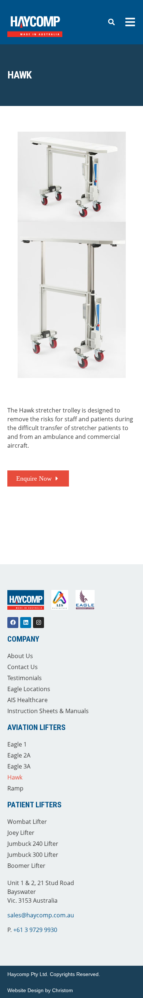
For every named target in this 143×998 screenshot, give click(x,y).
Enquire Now (34, 478)
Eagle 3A (18, 766)
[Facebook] (12, 622)
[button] (111, 22)
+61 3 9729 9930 (35, 930)
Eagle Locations (28, 689)
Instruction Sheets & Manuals (48, 711)
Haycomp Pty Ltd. (27, 974)
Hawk (14, 777)
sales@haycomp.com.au (40, 915)
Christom (62, 990)
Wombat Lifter (27, 822)
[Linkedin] (25, 622)
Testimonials (24, 678)
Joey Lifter (20, 833)
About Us (20, 656)
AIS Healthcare (27, 700)
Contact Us (22, 667)
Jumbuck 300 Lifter (32, 855)
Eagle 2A (18, 755)
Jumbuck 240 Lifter (32, 844)
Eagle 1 (17, 744)
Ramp (15, 788)
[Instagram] (38, 622)
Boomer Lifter (26, 866)
